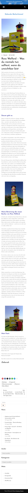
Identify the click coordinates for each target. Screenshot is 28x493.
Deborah (5, 55)
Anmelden (7, 473)
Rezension (17, 384)
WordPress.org (8, 480)
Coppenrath (12, 382)
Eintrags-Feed (8, 475)
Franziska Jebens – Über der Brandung (13, 422)
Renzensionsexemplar (7, 384)
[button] (2, 378)
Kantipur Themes (19, 491)
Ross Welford (5, 386)
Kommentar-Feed (8, 478)
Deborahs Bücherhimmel (14, 14)
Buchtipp (5, 382)
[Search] (3, 405)
